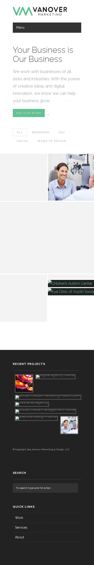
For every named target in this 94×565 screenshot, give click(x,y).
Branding (41, 132)
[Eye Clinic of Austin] (34, 205)
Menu (20, 27)
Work (19, 518)
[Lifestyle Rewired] (16, 278)
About (19, 537)
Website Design (52, 141)
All (20, 132)
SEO (62, 132)
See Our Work (29, 113)
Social (23, 141)
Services (21, 527)
